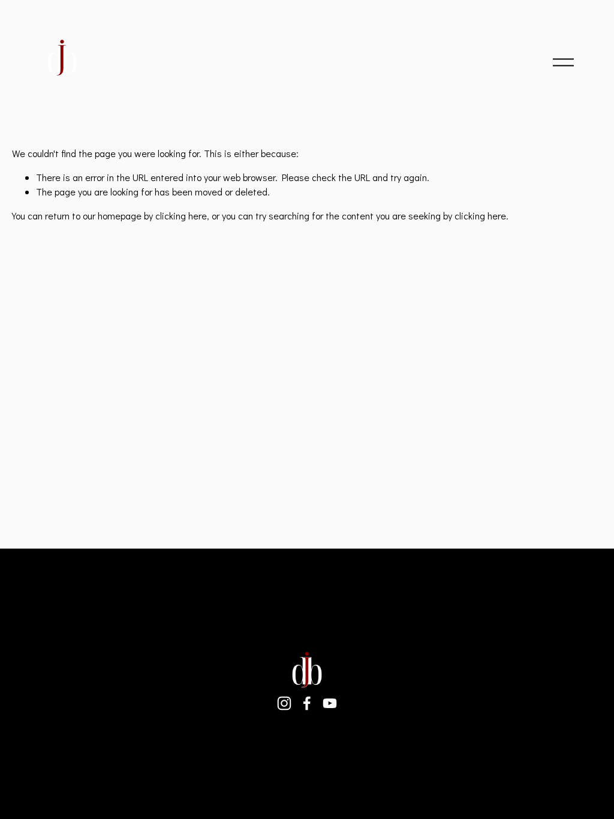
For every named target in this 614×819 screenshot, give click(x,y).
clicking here (181, 215)
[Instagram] (284, 703)
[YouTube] (330, 703)
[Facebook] (307, 703)
